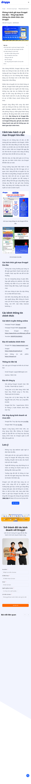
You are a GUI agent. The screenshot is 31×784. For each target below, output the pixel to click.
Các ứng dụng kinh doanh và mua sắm (14, 61)
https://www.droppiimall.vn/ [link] (13, 351)
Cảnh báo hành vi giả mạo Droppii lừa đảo (14, 47)
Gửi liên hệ (15, 605)
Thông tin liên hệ (9, 57)
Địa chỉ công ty (8, 59)
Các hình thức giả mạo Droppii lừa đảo (14, 49)
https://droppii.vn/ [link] (10, 356)
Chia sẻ (16, 503)
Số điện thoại (6, 575)
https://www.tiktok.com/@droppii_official (17, 333)
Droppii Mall (22, 328)
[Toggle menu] (28, 2)
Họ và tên (5, 569)
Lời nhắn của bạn (7, 594)
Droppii (3, 8)
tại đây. (26, 421)
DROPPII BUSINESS (16, 336)
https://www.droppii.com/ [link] (20, 345)
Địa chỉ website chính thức (11, 55)
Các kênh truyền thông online (12, 53)
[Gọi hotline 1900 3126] (28, 776)
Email (4, 581)
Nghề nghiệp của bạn (8, 588)
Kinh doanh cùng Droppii (12, 8)
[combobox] (10, 591)
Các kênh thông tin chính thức (11, 51)
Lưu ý (5, 63)
